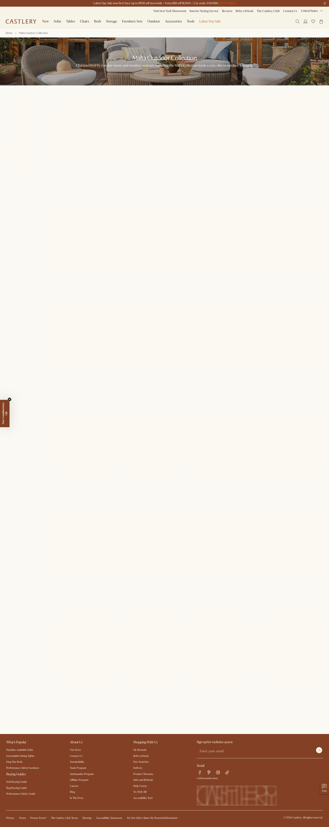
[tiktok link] (227, 772)
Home (9, 33)
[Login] (305, 21)
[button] (313, 21)
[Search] (297, 21)
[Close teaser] (9, 399)
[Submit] (319, 750)
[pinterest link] (209, 772)
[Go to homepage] (21, 21)
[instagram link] (218, 772)
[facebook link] (200, 772)
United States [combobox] (309, 11)
